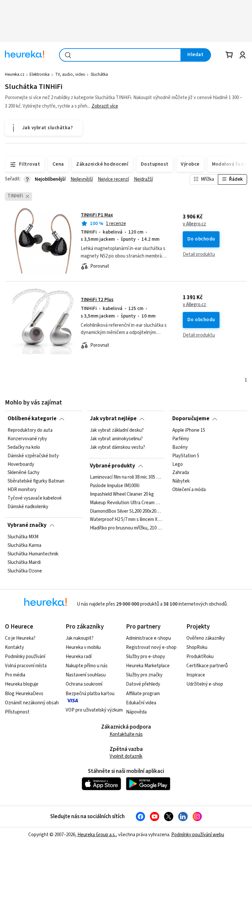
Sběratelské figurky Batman (36, 481)
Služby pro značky (144, 675)
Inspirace (195, 675)
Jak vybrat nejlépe (113, 419)
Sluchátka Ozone (25, 571)
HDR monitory (22, 489)
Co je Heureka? (20, 638)
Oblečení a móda (189, 489)
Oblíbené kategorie (32, 419)
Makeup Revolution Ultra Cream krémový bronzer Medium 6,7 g (126, 503)
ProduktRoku (200, 656)
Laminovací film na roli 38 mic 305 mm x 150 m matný (126, 477)
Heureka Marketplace (148, 665)
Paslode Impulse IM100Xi (114, 486)
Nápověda (136, 712)
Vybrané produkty (112, 466)
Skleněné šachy (23, 472)
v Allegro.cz (194, 224)
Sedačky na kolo (24, 447)
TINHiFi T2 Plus (97, 299)
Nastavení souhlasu (86, 675)
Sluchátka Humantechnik (33, 553)
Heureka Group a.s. (96, 834)
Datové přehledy (143, 684)
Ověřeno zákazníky (205, 638)
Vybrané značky (27, 525)
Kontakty (14, 647)
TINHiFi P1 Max (97, 215)
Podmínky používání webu (197, 834)
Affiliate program (143, 693)
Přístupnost (17, 712)
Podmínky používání (25, 656)
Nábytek (181, 481)
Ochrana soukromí (84, 684)
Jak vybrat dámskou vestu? (117, 447)
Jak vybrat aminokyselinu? (116, 438)
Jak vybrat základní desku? (117, 430)
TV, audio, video (70, 74)
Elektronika (40, 74)
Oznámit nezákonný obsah (32, 702)
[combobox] (120, 55)
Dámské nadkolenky (28, 506)
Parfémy (180, 438)
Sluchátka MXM (23, 537)
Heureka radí (79, 656)
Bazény (180, 447)
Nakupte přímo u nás (87, 665)
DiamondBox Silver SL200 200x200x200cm (126, 511)
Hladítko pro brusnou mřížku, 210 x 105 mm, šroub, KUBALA (126, 528)
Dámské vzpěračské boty (33, 455)
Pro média (15, 675)
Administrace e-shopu (148, 638)
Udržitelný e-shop (204, 684)
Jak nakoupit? (80, 638)
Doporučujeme (190, 419)
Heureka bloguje (21, 684)
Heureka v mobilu (83, 647)
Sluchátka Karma (24, 545)
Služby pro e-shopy (145, 656)
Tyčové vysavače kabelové (35, 498)
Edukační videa (141, 702)
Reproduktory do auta (30, 430)
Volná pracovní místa (26, 665)
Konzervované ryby (27, 438)
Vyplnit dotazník (126, 756)
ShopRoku (196, 647)
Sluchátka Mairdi (24, 562)
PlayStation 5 (185, 455)
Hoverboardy (21, 464)
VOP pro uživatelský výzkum (94, 710)
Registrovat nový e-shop (151, 647)
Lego (177, 464)
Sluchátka (99, 74)
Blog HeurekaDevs (24, 693)
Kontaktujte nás (126, 734)
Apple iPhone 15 (188, 430)
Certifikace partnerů (207, 665)
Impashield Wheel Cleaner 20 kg (122, 494)
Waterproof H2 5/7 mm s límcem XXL (126, 520)
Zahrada (180, 472)
